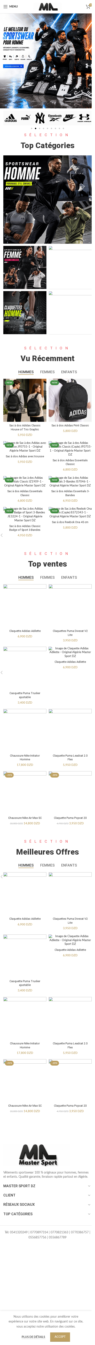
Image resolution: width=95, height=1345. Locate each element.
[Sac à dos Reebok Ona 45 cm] (70, 513)
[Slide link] (47, 60)
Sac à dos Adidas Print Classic (70, 425)
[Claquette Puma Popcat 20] (70, 792)
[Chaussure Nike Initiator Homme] (24, 730)
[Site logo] (47, 6)
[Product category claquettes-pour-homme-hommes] (24, 312)
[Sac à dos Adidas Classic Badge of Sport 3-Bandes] (24, 515)
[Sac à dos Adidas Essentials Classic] (70, 449)
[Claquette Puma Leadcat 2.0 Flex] (70, 730)
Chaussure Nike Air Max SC (25, 817)
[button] (8, 118)
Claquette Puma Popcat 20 (70, 817)
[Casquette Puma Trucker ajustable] (24, 668)
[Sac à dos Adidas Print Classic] (70, 400)
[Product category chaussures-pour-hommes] (70, 312)
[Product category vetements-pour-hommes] (47, 199)
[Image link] (36, 1155)
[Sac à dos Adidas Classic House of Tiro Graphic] (24, 400)
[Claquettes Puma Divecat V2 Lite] (70, 605)
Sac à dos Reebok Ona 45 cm (70, 522)
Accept (60, 1337)
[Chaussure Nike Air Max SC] (24, 792)
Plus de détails (34, 1337)
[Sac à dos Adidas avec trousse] (24, 447)
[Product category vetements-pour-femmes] (24, 267)
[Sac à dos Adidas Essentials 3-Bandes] (70, 482)
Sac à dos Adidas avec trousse (25, 456)
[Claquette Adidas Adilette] (24, 605)
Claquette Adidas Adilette (25, 631)
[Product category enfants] (70, 267)
